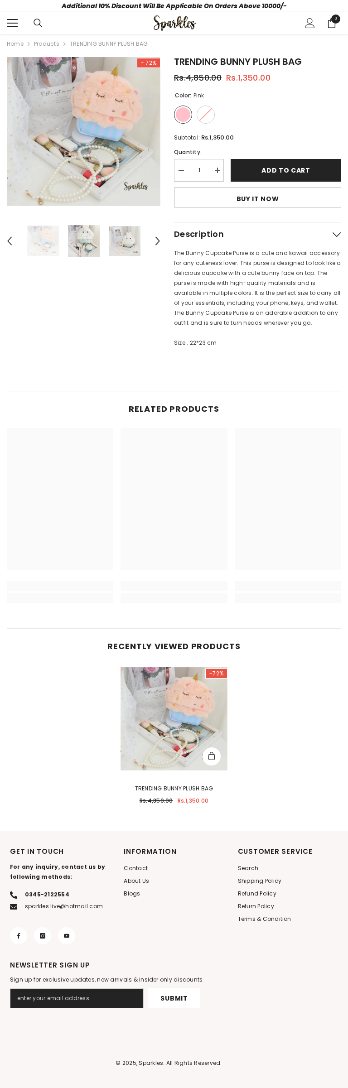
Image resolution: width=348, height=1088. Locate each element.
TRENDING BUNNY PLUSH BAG (174, 788)
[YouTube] (66, 935)
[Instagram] (42, 935)
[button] (9, 241)
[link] (60, 586)
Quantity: (188, 152)
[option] (83, 131)
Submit (174, 998)
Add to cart (285, 170)
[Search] (38, 23)
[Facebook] (18, 935)
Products (46, 44)
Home (15, 44)
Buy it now (258, 198)
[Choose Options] (212, 756)
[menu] (12, 23)
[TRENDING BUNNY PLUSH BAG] (174, 718)
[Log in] (310, 23)
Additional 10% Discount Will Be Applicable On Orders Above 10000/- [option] (174, 5)
